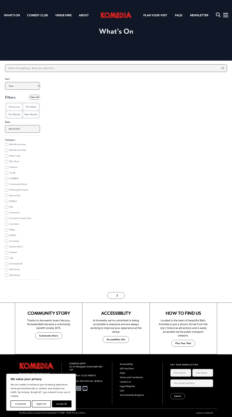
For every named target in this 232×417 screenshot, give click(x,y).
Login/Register (127, 386)
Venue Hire (63, 15)
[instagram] (78, 388)
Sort (7, 78)
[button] (218, 15)
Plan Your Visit (155, 15)
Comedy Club (37, 15)
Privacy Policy (78, 412)
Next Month (30, 114)
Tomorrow (14, 106)
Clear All (34, 97)
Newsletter (199, 15)
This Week (30, 106)
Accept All (62, 403)
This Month (14, 114)
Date (7, 121)
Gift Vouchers (127, 368)
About (84, 15)
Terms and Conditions (131, 377)
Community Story (48, 335)
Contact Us (125, 381)
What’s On (12, 15)
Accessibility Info (116, 339)
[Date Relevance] (22, 85)
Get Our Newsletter (184, 364)
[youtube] (85, 388)
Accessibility (126, 364)
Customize (20, 403)
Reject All (41, 403)
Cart (122, 390)
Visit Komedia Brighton (132, 394)
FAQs (178, 15)
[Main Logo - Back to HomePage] (116, 15)
